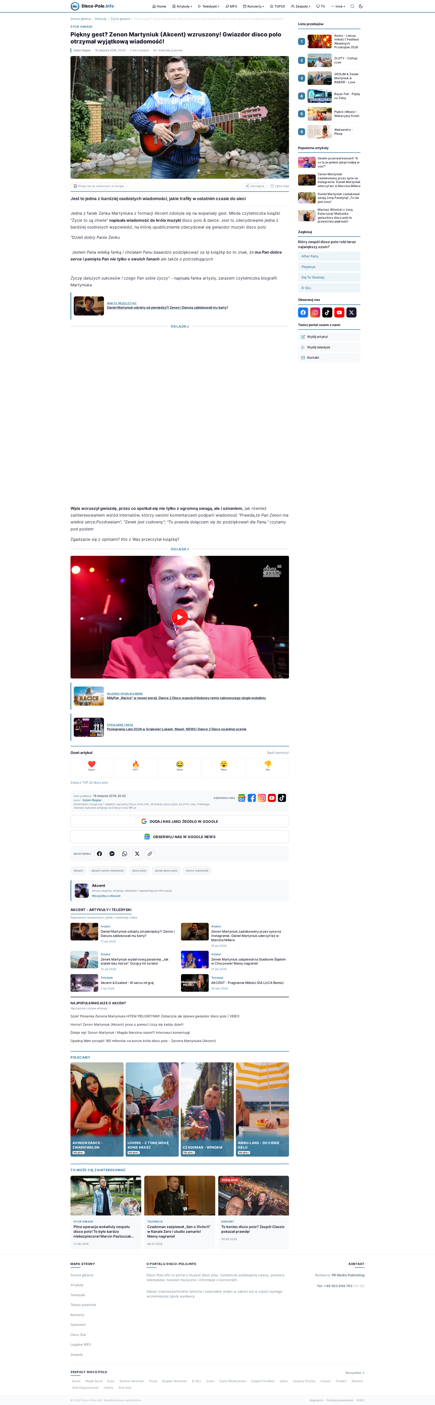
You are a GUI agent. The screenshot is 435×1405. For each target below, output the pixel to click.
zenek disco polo (166, 870)
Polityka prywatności (340, 1400)
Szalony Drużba (304, 1381)
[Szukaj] (352, 6)
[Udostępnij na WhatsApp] (125, 854)
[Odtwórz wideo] (179, 617)
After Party (310, 256)
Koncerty (255, 6)
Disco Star (78, 1335)
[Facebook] (252, 798)
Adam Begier (82, 50)
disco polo (139, 870)
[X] (351, 312)
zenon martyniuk (197, 870)
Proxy (153, 1381)
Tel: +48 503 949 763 (341, 1286)
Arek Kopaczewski (85, 1387)
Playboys (308, 267)
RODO (361, 1400)
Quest (76, 1381)
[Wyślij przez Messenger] (112, 854)
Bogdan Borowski (174, 1381)
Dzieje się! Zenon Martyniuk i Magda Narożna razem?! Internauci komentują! (130, 1032)
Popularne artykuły (313, 148)
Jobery (108, 1387)
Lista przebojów (310, 24)
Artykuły (184, 6)
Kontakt (313, 357)
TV (323, 6)
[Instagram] (262, 798)
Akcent (78, 870)
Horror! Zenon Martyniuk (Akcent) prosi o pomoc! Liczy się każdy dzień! (127, 1024)
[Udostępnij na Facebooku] (99, 854)
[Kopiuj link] (150, 854)
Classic (325, 1381)
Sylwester (78, 1325)
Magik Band (93, 1381)
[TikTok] (282, 798)
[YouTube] (272, 798)
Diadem (341, 1381)
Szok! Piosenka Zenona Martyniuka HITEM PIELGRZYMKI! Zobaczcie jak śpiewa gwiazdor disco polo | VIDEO (154, 1016)
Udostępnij (257, 186)
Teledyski (210, 6)
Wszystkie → (355, 1373)
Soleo (210, 1381)
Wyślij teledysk (318, 347)
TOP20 (279, 6)
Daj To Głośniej (313, 277)
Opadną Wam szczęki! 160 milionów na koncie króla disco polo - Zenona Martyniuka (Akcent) (143, 1041)
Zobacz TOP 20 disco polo (89, 782)
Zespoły (303, 6)
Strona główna (80, 19)
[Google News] (242, 798)
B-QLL (306, 288)
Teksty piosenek (83, 1305)
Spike (284, 1381)
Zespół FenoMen (263, 1381)
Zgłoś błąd (282, 186)
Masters (357, 1381)
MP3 (233, 6)
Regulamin (316, 1400)
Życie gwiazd (120, 19)
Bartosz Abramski (132, 1381)
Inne (340, 6)
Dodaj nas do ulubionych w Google (101, 186)
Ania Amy (125, 1387)
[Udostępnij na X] (137, 854)
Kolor (111, 1381)
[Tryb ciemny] (361, 6)
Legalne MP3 (80, 1344)
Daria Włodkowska (233, 1381)
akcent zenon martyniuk (108, 870)
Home (161, 6)
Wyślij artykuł (317, 337)
